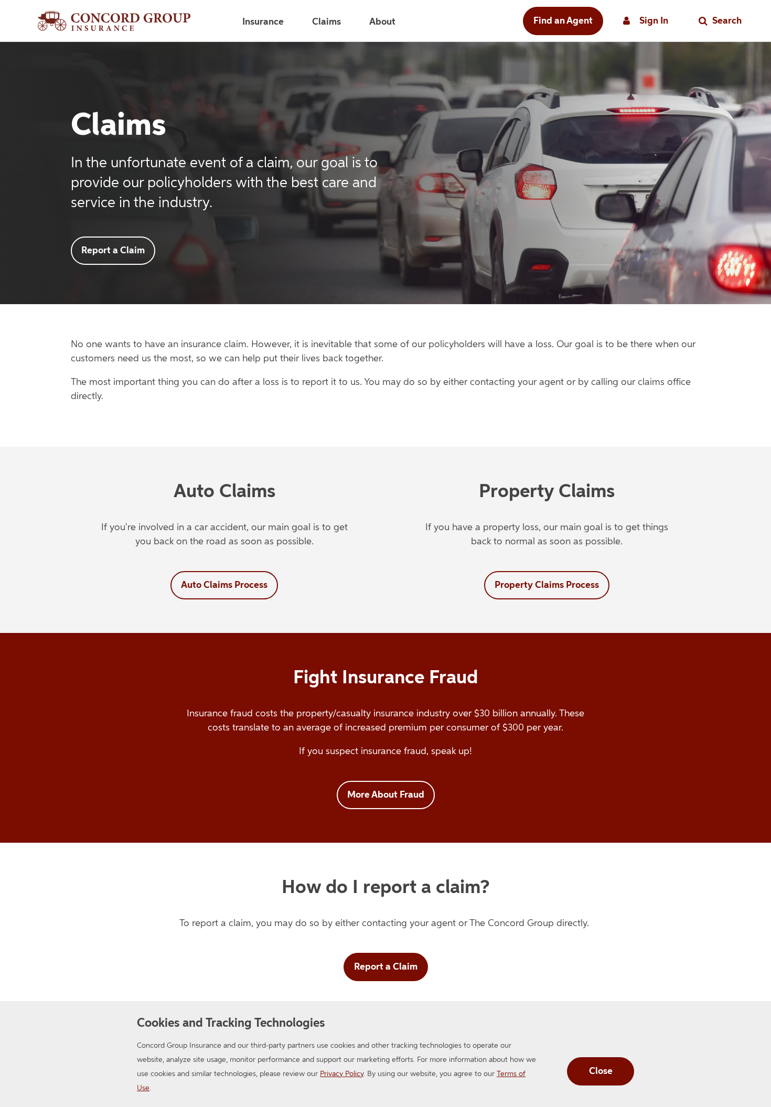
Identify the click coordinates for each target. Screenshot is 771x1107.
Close (601, 1071)
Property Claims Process (547, 585)
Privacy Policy (341, 1074)
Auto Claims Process (224, 585)
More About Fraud (385, 795)
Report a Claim (113, 250)
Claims (326, 22)
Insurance (263, 22)
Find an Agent (563, 21)
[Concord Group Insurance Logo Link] (114, 21)
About (382, 22)
